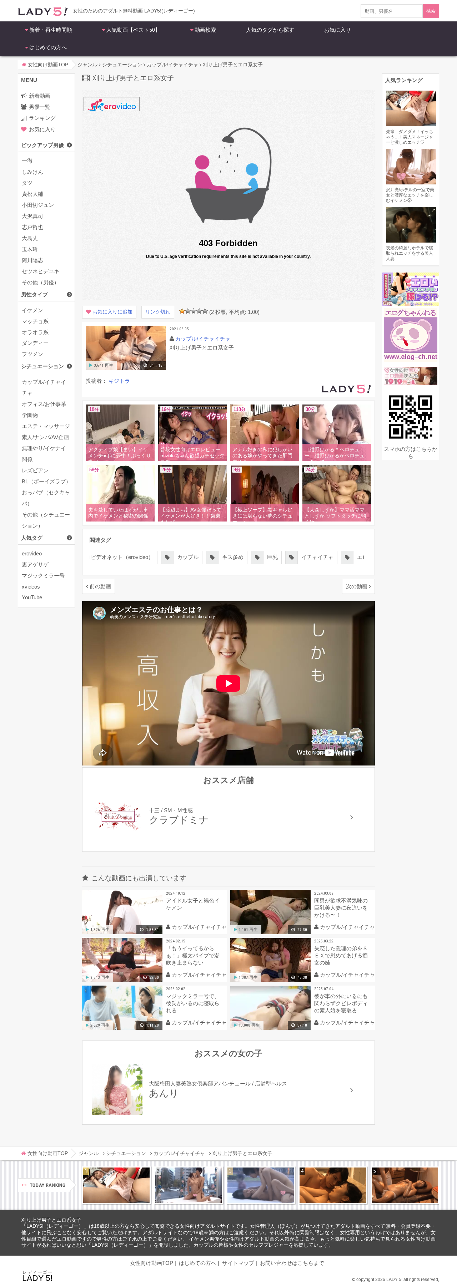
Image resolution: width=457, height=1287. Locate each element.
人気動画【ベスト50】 (133, 30)
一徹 (27, 161)
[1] (182, 311)
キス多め (232, 557)
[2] (188, 311)
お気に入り (337, 30)
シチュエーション (42, 366)
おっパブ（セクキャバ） (46, 498)
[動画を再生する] (126, 368)
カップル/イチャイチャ (44, 387)
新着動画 (39, 96)
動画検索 (205, 30)
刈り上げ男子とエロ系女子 (51, 1220)
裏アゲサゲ (35, 564)
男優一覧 (39, 107)
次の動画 (356, 586)
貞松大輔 (32, 194)
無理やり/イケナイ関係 (44, 453)
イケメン (32, 310)
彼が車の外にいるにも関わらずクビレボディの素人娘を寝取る (341, 1003)
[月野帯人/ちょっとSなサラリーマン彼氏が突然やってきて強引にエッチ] (333, 1185)
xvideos (31, 587)
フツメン (32, 354)
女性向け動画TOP (151, 1263)
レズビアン (35, 470)
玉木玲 (30, 249)
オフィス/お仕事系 (44, 404)
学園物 (30, 415)
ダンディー (35, 343)
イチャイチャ (317, 557)
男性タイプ (34, 294)
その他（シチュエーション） (46, 520)
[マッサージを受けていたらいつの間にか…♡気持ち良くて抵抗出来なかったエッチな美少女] (405, 1185)
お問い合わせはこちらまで (292, 1263)
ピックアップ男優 (42, 145)
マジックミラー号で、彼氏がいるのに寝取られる (193, 1003)
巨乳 (272, 557)
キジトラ (119, 381)
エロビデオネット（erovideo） (117, 557)
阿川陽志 (32, 260)
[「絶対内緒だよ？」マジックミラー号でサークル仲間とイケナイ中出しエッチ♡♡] (260, 1185)
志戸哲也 (32, 227)
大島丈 (30, 238)
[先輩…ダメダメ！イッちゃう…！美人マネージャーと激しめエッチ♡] (116, 1185)
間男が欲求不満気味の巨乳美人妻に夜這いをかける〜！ (341, 907)
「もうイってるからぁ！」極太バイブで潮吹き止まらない (193, 955)
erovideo (32, 553)
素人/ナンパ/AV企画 (45, 437)
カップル (188, 557)
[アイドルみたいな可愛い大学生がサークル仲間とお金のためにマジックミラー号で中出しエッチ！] (188, 1185)
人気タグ (31, 538)
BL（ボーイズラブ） (46, 481)
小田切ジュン (38, 205)
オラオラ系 (35, 332)
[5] (205, 311)
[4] (199, 311)
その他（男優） (40, 282)
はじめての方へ (48, 47)
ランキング (42, 118)
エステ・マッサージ (46, 426)
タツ (27, 183)
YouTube (32, 597)
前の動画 (100, 586)
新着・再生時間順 (50, 30)
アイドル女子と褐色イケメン (193, 904)
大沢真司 (32, 216)
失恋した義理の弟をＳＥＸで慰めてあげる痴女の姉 (341, 955)
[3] (193, 311)
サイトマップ (238, 1263)
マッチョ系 (35, 321)
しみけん (32, 172)
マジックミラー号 (43, 576)
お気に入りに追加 (112, 312)
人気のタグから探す (270, 30)
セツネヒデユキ (40, 271)
